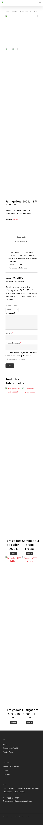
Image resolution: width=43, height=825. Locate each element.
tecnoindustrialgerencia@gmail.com (18, 801)
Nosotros (6, 771)
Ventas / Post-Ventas (11, 767)
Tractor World (8, 752)
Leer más (13, 553)
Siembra (15, 12)
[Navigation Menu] (40, 3)
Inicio (7, 12)
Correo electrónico (13, 343)
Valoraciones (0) (21, 242)
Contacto (6, 774)
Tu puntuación (12, 305)
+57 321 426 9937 (12, 798)
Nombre (9, 333)
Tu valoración (11, 313)
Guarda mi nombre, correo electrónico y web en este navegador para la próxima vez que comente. (21, 356)
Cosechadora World (10, 748)
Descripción (21, 237)
